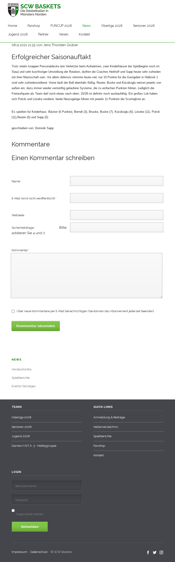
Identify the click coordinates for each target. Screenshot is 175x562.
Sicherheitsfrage (29, 228)
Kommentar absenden (35, 326)
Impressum (19, 552)
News (86, 26)
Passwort (21, 500)
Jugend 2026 (18, 34)
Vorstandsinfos (21, 369)
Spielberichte (21, 377)
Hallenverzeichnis (105, 427)
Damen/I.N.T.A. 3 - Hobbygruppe (34, 445)
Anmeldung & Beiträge (109, 417)
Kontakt (84, 34)
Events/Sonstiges (24, 386)
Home (12, 26)
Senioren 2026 (144, 26)
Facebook (148, 553)
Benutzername (25, 486)
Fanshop (34, 26)
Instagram (161, 553)
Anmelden (30, 527)
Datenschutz (39, 552)
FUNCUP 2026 (61, 26)
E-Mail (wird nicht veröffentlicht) (34, 198)
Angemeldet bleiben (29, 514)
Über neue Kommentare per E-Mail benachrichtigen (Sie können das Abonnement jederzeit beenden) (85, 311)
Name (18, 181)
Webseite (18, 215)
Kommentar (20, 250)
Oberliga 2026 (112, 26)
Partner (43, 34)
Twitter (155, 553)
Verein (63, 34)
